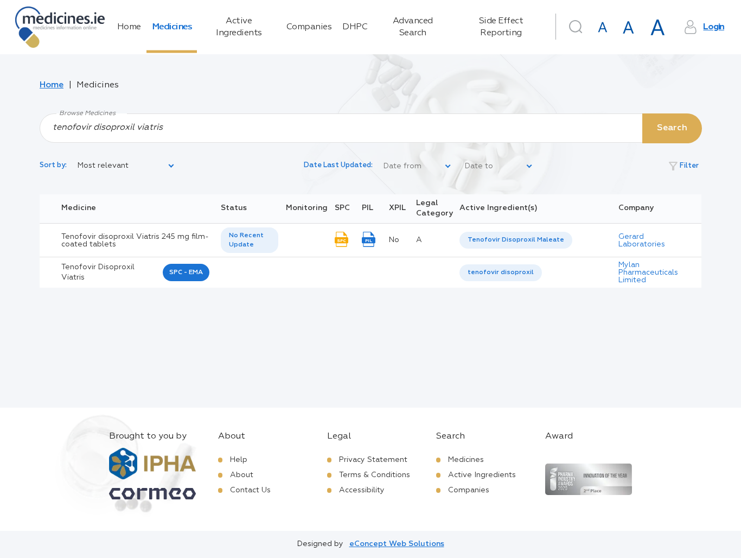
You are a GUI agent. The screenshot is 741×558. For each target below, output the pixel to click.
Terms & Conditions (374, 475)
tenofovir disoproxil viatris (98, 272)
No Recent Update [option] (246, 240)
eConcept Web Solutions (396, 544)
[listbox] (126, 166)
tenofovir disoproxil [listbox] (501, 272)
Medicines (172, 27)
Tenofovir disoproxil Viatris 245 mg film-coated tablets (135, 240)
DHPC (354, 27)
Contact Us (250, 490)
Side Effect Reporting (501, 27)
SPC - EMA (186, 272)
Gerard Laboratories (641, 240)
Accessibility (362, 490)
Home (129, 27)
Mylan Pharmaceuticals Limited (648, 272)
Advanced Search (413, 27)
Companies (309, 27)
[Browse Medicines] (370, 127)
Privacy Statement (373, 460)
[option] (515, 240)
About (241, 475)
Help (238, 460)
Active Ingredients (239, 27)
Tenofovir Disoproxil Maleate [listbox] (516, 240)
